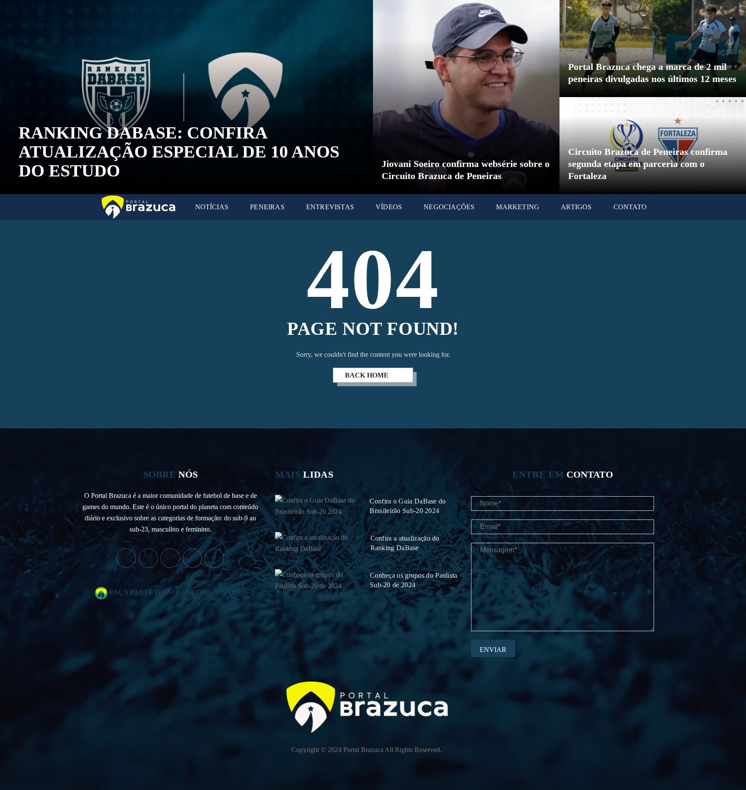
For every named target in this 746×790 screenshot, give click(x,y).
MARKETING (517, 207)
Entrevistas (330, 207)
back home (367, 375)
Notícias (212, 207)
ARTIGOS (576, 207)
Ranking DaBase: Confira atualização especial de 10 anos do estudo (179, 151)
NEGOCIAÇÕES (449, 207)
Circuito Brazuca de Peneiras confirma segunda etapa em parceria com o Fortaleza (647, 163)
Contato (630, 207)
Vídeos (389, 207)
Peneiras (267, 207)
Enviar (493, 649)
